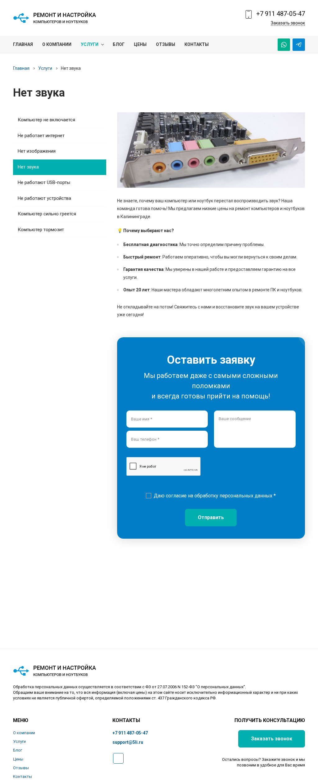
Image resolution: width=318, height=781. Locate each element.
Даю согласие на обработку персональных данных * (215, 496)
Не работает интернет (41, 135)
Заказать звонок (288, 22)
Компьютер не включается (46, 120)
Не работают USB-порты (44, 182)
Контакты (22, 776)
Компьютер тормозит (41, 229)
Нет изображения (37, 151)
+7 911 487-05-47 (280, 13)
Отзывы (21, 767)
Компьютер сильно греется (47, 214)
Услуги (45, 68)
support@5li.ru (127, 742)
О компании (24, 732)
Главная (21, 68)
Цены (18, 759)
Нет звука (28, 167)
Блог (17, 750)
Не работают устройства (44, 198)
